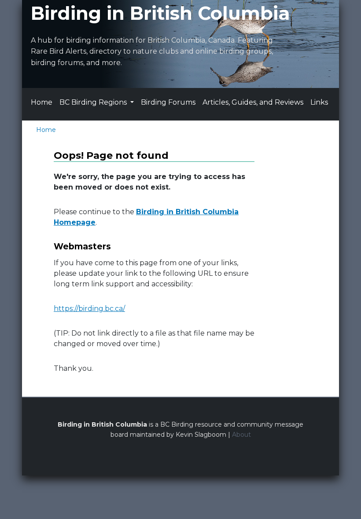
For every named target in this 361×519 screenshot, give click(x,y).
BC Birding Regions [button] (94, 102)
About (241, 435)
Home (41, 102)
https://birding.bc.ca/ (89, 308)
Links (319, 102)
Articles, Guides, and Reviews (253, 102)
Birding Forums (168, 102)
